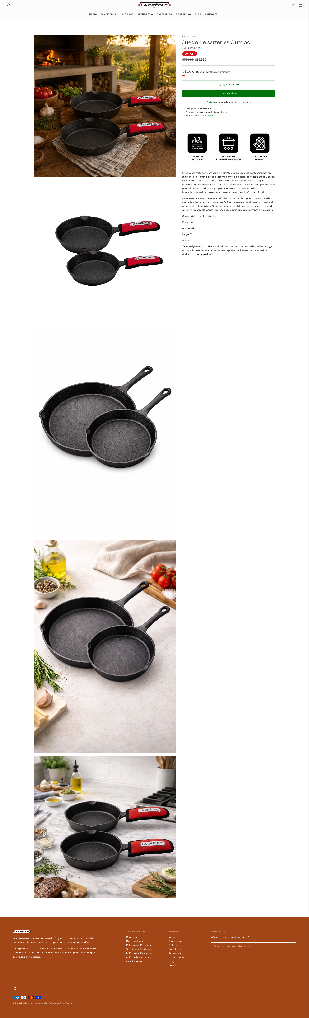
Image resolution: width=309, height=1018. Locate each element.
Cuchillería (145, 14)
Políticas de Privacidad (139, 945)
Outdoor (128, 14)
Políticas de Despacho (139, 953)
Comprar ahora (228, 93)
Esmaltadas (108, 14)
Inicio (93, 14)
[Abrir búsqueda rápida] (8, 5)
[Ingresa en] (292, 5)
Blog (198, 14)
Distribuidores (134, 941)
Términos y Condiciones (140, 949)
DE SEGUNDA (183, 14)
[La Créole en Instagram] (15, 988)
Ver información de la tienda (199, 115)
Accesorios (164, 14)
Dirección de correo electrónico (229, 942)
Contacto (211, 14)
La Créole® (189, 36)
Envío (209, 102)
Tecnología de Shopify (61, 1003)
